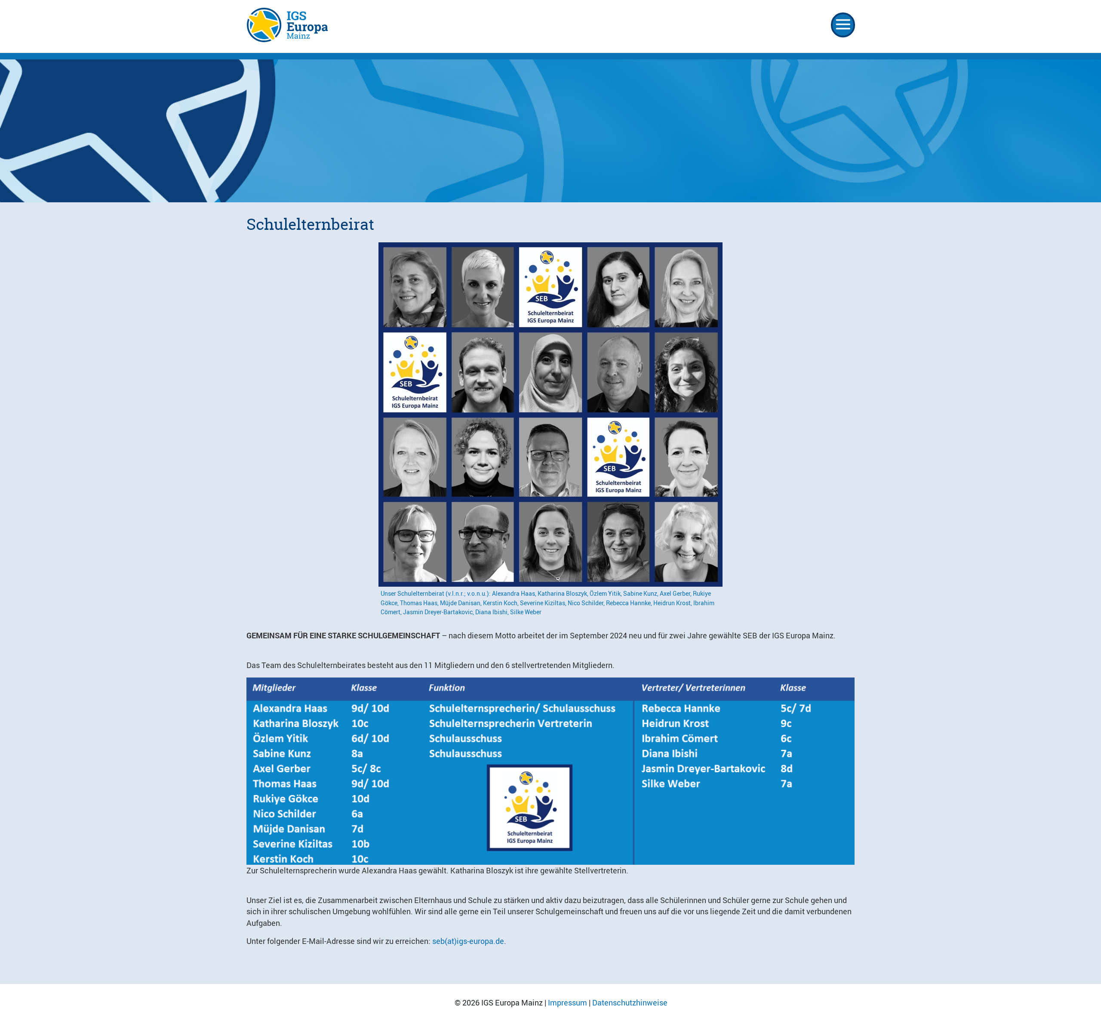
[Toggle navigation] (843, 24)
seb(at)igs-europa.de (468, 941)
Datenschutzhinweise (629, 1002)
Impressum (567, 1002)
